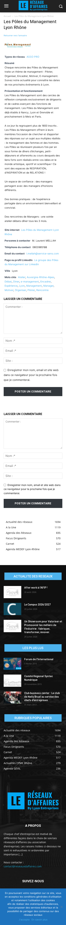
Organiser (20, 290)
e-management (30, 281)
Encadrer (45, 281)
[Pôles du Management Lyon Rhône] (18, 50)
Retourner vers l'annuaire (15, 35)
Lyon (22, 285)
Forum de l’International (38, 659)
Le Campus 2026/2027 (37, 604)
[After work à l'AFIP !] (12, 592)
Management (34, 285)
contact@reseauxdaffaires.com (23, 866)
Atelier (21, 277)
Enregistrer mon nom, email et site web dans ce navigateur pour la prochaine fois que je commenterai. (31, 375)
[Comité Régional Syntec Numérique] (12, 681)
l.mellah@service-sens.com (42, 253)
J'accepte (24, 919)
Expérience (11, 285)
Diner (16, 281)
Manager (48, 285)
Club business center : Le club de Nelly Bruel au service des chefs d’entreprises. (42, 697)
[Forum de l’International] (12, 664)
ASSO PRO (33, 56)
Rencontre (42, 290)
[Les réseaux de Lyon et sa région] (33, 801)
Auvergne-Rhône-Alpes (40, 277)
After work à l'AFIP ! (35, 587)
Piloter (31, 290)
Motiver (9, 290)
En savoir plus (39, 919)
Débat (8, 281)
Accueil (7, 16)
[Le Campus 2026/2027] (12, 609)
